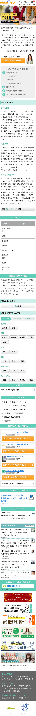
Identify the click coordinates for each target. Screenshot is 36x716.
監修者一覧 (29, 679)
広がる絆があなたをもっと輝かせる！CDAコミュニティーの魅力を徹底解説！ (14, 498)
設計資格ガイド (12, 72)
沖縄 (31, 380)
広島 (13, 370)
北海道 (4, 328)
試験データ (10, 87)
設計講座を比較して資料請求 (12, 483)
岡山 (4, 370)
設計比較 (11, 209)
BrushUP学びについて (22, 686)
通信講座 (25, 676)
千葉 (31, 337)
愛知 (4, 352)
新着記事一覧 (29, 525)
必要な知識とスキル (14, 83)
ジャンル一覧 (14, 676)
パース (24, 402)
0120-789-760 (13, 586)
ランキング (18, 679)
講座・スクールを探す (13, 60)
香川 (22, 370)
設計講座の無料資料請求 (15, 91)
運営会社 (16, 691)
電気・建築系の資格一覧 (10, 390)
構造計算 (7, 413)
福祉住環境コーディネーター (14, 409)
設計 (24, 406)
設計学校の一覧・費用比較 (16, 94)
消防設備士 (19, 413)
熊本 (13, 380)
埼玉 (4, 342)
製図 (17, 406)
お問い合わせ (7, 686)
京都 (13, 361)
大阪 (4, 361)
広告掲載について (27, 688)
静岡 (13, 352)
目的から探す (7, 679)
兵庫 (22, 361)
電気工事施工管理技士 (12, 417)
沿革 (14, 698)
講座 (18, 306)
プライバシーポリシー (10, 688)
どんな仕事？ (12, 76)
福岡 (4, 380)
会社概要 (7, 691)
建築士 (14, 402)
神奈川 (22, 337)
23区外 (13, 337)
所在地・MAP (24, 698)
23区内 (4, 337)
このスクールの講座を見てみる (14, 439)
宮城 (13, 328)
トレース (7, 406)
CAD (5, 402)
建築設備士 (8, 421)
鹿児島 (22, 380)
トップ (4, 676)
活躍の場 (10, 80)
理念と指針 (6, 698)
